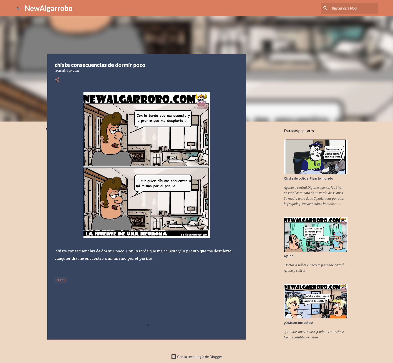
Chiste (61, 280)
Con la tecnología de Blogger (199, 356)
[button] (57, 80)
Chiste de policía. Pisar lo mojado (308, 178)
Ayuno (288, 256)
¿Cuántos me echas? (298, 323)
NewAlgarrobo (49, 8)
